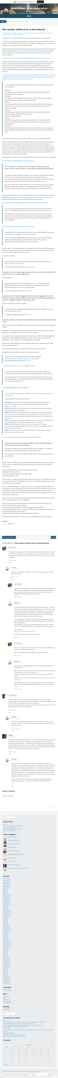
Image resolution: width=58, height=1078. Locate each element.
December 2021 (7, 883)
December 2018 (7, 912)
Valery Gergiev (20, 34)
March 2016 (6, 956)
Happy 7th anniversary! (8, 830)
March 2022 (6, 880)
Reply (9, 562)
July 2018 (5, 918)
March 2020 (6, 899)
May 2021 (5, 891)
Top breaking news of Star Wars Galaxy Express (14, 1036)
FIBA (37, 33)
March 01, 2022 (26, 360)
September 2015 (7, 966)
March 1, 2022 (28, 315)
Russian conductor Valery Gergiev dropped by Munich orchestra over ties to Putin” (27, 58)
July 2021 (5, 890)
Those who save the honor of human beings (13, 1034)
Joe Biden (50, 33)
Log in (4, 998)
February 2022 (6, 882)
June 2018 (5, 920)
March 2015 (6, 975)
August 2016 (6, 948)
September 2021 (7, 886)
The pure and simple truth (9, 537)
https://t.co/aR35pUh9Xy (31, 358)
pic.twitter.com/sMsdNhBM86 (26, 287)
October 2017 (6, 931)
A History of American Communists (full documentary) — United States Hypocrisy (23, 1025)
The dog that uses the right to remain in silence (14, 1027)
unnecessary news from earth (29, 8)
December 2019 (7, 901)
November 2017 (7, 929)
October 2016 (6, 945)
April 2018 (5, 923)
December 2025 (7, 878)
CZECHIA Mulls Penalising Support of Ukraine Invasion (18, 161)
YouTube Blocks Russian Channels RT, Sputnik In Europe (18, 366)
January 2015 (6, 978)
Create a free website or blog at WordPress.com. (12, 1071)
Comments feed (7, 1001)
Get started (40, 1)
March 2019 (6, 909)
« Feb (4, 1064)
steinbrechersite (11, 865)
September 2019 (7, 904)
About (4, 1020)
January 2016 (6, 959)
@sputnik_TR (34, 283)
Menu (29, 16)
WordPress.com (7, 1003)
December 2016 (7, 942)
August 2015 (6, 967)
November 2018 (7, 913)
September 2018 (7, 917)
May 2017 (5, 934)
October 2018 (6, 915)
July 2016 (5, 950)
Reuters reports (12, 406)
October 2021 (6, 885)
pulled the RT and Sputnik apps (16, 430)
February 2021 (6, 894)
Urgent (53, 537)
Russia (3, 34)
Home (3, 21)
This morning (6, 1028)
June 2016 (5, 951)
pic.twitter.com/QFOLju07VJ (13, 311)
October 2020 (6, 897)
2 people (14, 709)
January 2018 (6, 926)
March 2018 (6, 925)
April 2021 (5, 893)
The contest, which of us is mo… (21, 868)
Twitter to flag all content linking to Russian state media (18, 226)
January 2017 (6, 940)
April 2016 (5, 955)
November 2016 (7, 944)
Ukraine (15, 34)
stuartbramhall (10, 840)
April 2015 (5, 974)
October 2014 (6, 983)
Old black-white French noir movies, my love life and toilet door (18, 1023)
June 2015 (5, 971)
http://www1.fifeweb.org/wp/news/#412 (25, 631)
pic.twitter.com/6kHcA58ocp (16, 263)
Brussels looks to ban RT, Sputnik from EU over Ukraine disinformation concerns (25, 203)
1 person (14, 560)
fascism (33, 33)
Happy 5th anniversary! (8, 1033)
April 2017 (5, 936)
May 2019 (5, 905)
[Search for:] (9, 817)
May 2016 (5, 953)
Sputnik (7, 34)
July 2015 (5, 969)
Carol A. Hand (12, 547)
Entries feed (6, 999)
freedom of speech (43, 33)
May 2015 (5, 972)
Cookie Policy (26, 1075)
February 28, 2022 (30, 267)
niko (8, 861)
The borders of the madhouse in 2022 (12, 829)
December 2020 (7, 896)
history (21, 33)
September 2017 (7, 932)
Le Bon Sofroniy (12, 695)
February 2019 (6, 910)
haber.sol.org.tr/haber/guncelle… (14, 358)
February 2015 (6, 977)
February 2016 (6, 958)
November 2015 (7, 963)
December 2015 (7, 961)
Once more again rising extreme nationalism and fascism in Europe (31, 197)
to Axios (33, 426)
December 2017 (7, 928)
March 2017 (6, 937)
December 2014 (7, 980)
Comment (51, 806)
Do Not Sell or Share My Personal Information (31, 1071)
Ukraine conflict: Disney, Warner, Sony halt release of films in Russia (21, 437)
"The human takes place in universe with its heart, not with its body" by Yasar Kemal (23, 1022)
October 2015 (6, 964)
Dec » (8, 1064)
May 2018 (5, 921)
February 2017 (6, 939)
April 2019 (5, 907)
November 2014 (7, 982)
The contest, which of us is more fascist (12, 826)
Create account (6, 996)
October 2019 (6, 902)
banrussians (28, 33)
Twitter (11, 34)
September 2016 (7, 947)
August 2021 (6, 888)
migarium (15, 33)
